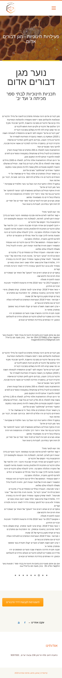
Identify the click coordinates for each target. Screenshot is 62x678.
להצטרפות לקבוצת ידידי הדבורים (22, 602)
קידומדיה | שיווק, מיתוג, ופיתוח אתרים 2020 (31, 673)
